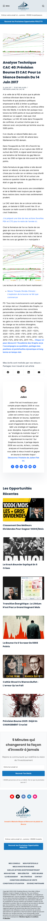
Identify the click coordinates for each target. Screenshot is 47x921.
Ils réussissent (11, 877)
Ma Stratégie (26, 877)
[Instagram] (35, 797)
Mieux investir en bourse (23, 867)
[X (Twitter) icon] (25, 466)
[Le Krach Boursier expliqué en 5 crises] (23, 549)
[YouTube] (12, 797)
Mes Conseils (14, 863)
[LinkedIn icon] (17, 466)
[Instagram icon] (30, 466)
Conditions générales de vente (23, 880)
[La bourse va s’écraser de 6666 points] (23, 627)
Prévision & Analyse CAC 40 (13, 89)
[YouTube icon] (34, 466)
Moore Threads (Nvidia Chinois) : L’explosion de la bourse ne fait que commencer (22, 294)
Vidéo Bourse (37, 873)
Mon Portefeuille (30, 863)
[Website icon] (21, 466)
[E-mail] (39, 372)
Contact (38, 877)
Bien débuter (23, 873)
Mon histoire (9, 873)
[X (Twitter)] (18, 372)
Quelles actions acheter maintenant (23, 870)
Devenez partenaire (35, 883)
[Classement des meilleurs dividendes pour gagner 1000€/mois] (23, 509)
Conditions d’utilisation (13, 883)
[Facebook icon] (12, 466)
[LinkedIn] (29, 372)
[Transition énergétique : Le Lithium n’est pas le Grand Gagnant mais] (23, 588)
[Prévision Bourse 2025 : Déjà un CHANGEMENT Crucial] (23, 705)
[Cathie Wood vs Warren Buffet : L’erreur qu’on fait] (23, 666)
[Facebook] (8, 372)
